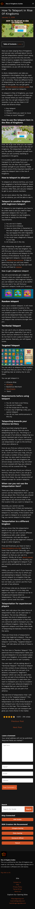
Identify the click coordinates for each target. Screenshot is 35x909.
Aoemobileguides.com (17, 901)
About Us (17, 891)
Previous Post (17, 721)
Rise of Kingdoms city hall (11, 548)
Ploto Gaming (17, 833)
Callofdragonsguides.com (17, 903)
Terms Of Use (17, 889)
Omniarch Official (17, 838)
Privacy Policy (17, 887)
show (20, 44)
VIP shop (9, 384)
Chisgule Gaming (17, 828)
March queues (28, 557)
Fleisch (17, 843)
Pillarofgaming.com (17, 898)
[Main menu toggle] (33, 4)
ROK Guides (17, 819)
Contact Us (17, 882)
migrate (19, 267)
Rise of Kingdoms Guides (14, 3)
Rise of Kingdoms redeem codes (17, 87)
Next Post (17, 727)
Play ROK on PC (5, 872)
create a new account (15, 260)
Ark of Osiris (10, 389)
